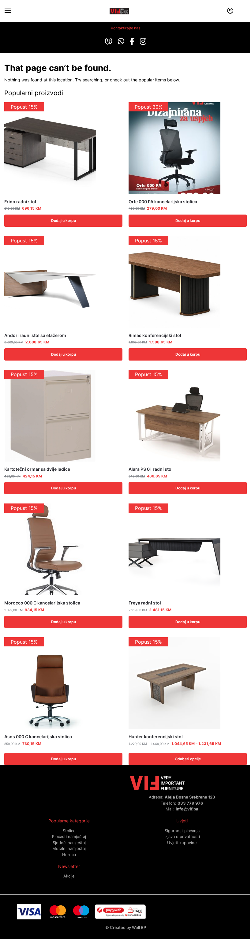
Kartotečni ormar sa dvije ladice (37, 469)
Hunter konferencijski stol (156, 736)
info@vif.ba (187, 808)
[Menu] (14, 11)
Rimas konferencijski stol (155, 335)
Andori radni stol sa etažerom (35, 335)
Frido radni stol (20, 201)
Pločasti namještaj (69, 836)
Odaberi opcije (188, 759)
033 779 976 (190, 803)
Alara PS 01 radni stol (151, 469)
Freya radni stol (145, 602)
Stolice (69, 830)
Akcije (69, 876)
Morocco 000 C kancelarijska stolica (42, 602)
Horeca (69, 854)
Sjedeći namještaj (69, 842)
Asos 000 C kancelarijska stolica (38, 736)
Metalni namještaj (69, 848)
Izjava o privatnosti (182, 836)
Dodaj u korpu (63, 220)
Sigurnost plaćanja (182, 830)
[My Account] (230, 11)
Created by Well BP (128, 927)
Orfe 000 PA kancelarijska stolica (163, 201)
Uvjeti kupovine (182, 842)
